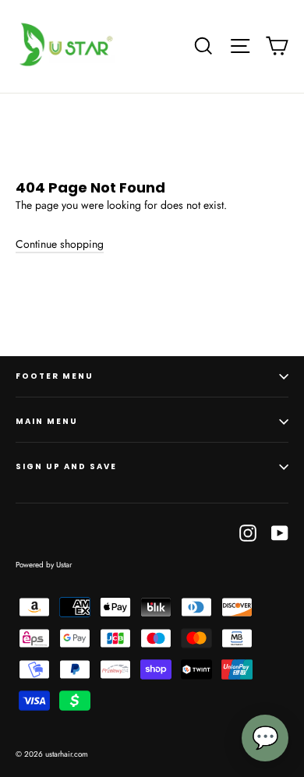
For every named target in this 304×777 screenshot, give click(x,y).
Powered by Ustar (44, 564)
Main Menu (47, 421)
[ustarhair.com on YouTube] (279, 532)
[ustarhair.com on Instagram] (247, 532)
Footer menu (55, 376)
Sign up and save (66, 466)
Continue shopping (60, 244)
